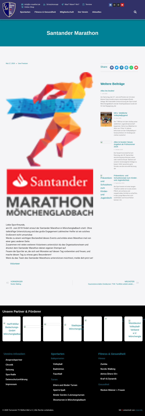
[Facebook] (110, 5)
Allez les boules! (107, 91)
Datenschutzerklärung (16, 379)
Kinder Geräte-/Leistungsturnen (68, 395)
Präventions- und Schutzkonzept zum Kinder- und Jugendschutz (125, 178)
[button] (135, 12)
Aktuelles (96, 12)
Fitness (101, 358)
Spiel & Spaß (59, 390)
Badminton (58, 369)
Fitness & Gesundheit (45, 12)
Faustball (57, 374)
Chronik (9, 364)
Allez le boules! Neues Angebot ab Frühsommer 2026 (124, 144)
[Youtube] (122, 5)
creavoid (138, 410)
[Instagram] (114, 5)
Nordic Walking (107, 369)
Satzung (10, 369)
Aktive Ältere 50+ (109, 374)
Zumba (103, 364)
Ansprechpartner (14, 360)
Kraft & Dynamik (108, 378)
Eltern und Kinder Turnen (65, 385)
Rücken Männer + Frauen (112, 390)
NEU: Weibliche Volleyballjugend (121, 114)
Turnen (54, 379)
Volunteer (15, 263)
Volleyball (57, 364)
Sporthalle (11, 374)
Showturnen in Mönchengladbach (69, 400)
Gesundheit (103, 384)
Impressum (11, 384)
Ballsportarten (57, 358)
